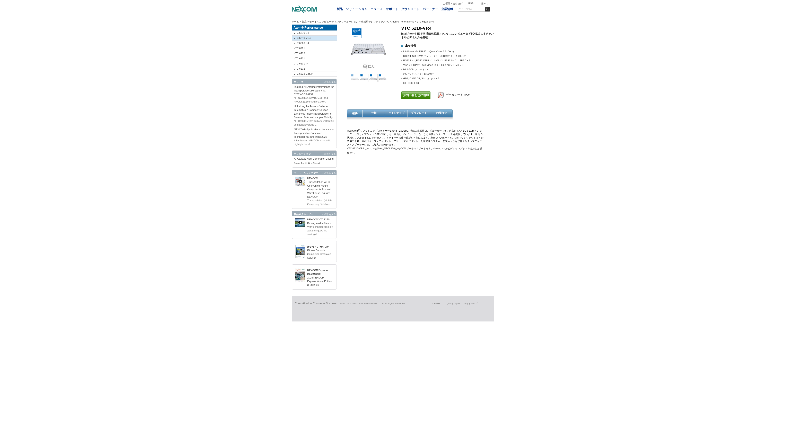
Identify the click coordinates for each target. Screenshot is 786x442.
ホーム (295, 21)
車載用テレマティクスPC (375, 21)
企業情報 (447, 9)
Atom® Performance (403, 21)
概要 (355, 113)
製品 (340, 9)
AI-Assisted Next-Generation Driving (314, 158)
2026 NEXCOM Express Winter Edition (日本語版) (319, 281)
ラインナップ (396, 112)
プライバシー (453, 303)
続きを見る (330, 82)
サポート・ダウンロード (403, 9)
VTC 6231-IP (301, 63)
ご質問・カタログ (453, 3)
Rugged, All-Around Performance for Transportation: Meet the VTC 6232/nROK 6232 (314, 91)
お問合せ (441, 112)
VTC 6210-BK (301, 33)
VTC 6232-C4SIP (303, 73)
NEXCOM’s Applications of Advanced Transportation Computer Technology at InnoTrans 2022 (314, 133)
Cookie (436, 303)
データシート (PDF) (459, 94)
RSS (470, 3)
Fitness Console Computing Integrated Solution (319, 254)
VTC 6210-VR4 (302, 38)
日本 (483, 3)
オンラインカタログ (318, 246)
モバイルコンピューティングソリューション (333, 21)
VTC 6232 (299, 68)
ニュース (376, 9)
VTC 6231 (299, 58)
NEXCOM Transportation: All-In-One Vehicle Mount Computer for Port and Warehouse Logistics (319, 186)
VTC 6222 (299, 53)
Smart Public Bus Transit (307, 163)
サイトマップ (471, 303)
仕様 (374, 112)
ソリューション (356, 9)
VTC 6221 (299, 48)
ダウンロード (419, 112)
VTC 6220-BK (301, 43)
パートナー (430, 9)
